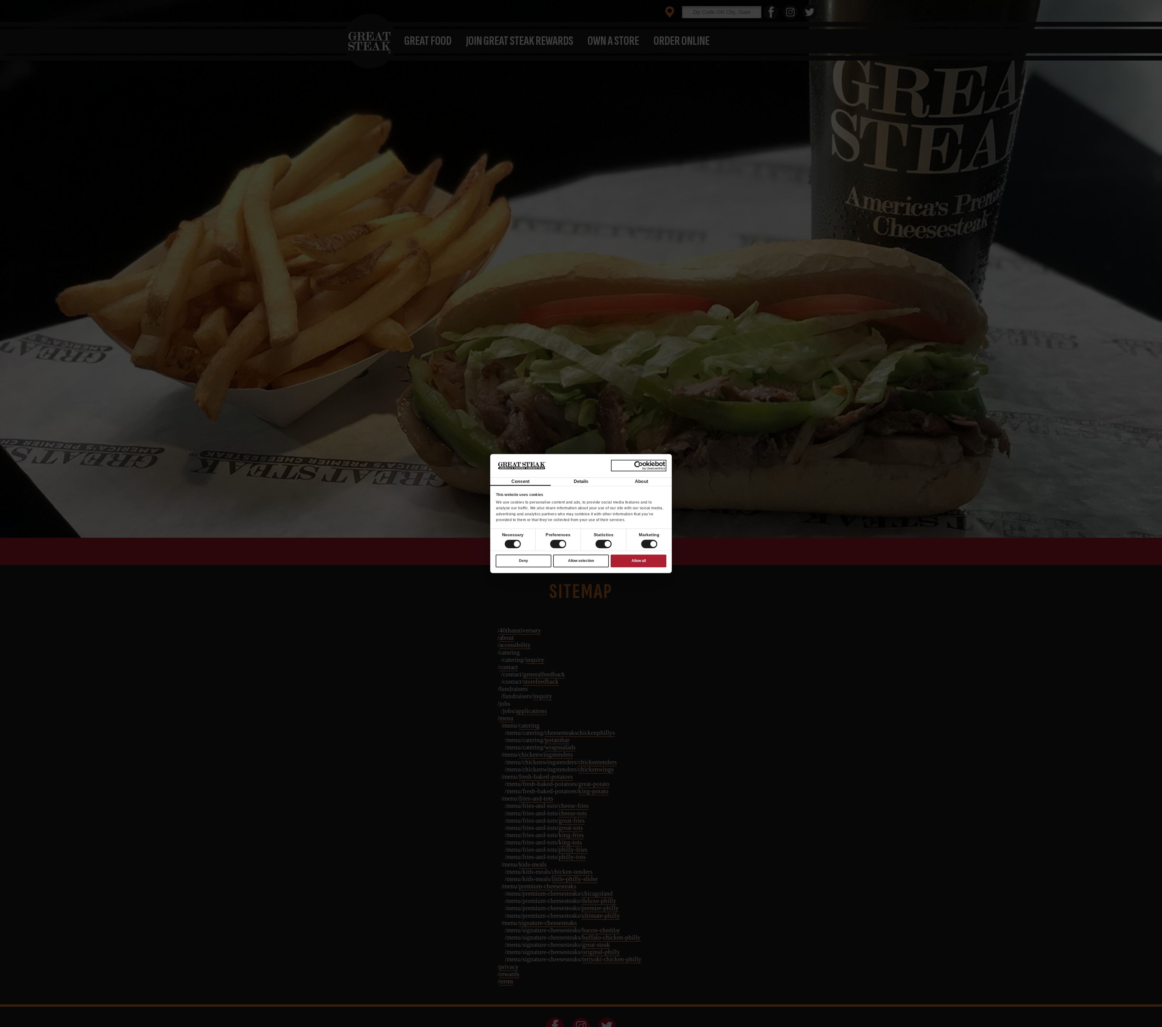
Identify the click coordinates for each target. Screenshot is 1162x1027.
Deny (523, 561)
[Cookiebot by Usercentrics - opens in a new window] (638, 465)
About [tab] (641, 481)
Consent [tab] (520, 481)
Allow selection (581, 561)
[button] (558, 544)
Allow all (639, 561)
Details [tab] (581, 481)
